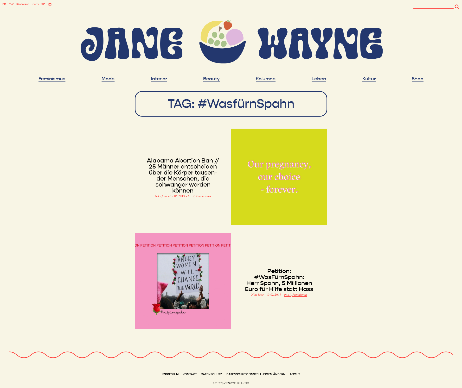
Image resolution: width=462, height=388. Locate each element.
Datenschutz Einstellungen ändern (255, 374)
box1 (287, 295)
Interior (159, 78)
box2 (191, 196)
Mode (108, 78)
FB (4, 4)
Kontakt (190, 374)
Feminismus (51, 78)
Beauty (211, 78)
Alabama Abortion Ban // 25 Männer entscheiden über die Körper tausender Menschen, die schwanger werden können (183, 176)
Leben (319, 78)
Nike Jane (161, 196)
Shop (418, 78)
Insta (35, 4)
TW (11, 4)
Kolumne (266, 78)
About (295, 374)
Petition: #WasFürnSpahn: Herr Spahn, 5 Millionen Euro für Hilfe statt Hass (279, 280)
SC (43, 4)
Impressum (170, 374)
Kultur (369, 78)
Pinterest (22, 4)
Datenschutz (211, 374)
